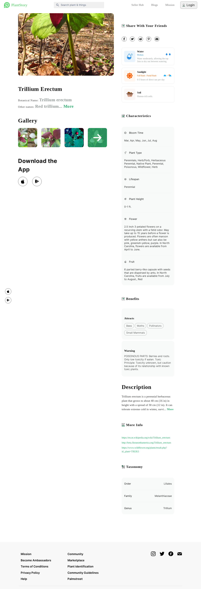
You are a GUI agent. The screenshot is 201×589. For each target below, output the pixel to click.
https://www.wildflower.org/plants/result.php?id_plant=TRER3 (144, 449)
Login (191, 5)
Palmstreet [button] (75, 579)
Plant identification (80, 566)
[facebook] (124, 39)
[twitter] (132, 39)
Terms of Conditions (34, 566)
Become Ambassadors (36, 560)
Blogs (154, 4)
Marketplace (76, 560)
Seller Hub (137, 4)
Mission (169, 4)
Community (75, 554)
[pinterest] (149, 39)
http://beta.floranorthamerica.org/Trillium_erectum (146, 442)
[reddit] (140, 39)
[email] (157, 39)
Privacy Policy (30, 572)
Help (24, 579)
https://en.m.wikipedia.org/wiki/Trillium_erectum (146, 437)
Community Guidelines (83, 572)
